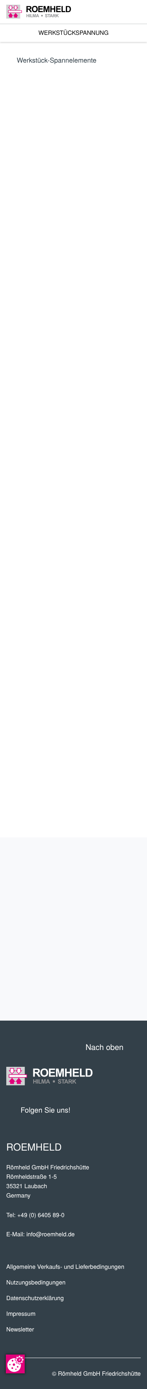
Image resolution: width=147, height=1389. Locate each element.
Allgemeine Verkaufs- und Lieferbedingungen (65, 1267)
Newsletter (20, 1329)
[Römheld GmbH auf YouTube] (88, 1109)
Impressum (21, 1314)
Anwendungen (101, 916)
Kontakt (118, 967)
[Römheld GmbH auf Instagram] (135, 1109)
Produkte (113, 865)
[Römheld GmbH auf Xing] (120, 1109)
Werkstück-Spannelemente (56, 60)
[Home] (38, 11)
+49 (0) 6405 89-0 (40, 1215)
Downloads (109, 993)
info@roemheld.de (50, 1234)
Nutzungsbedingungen (35, 1282)
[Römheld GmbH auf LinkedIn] (105, 1109)
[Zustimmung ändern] (15, 1364)
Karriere (115, 890)
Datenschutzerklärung (35, 1298)
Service (119, 942)
